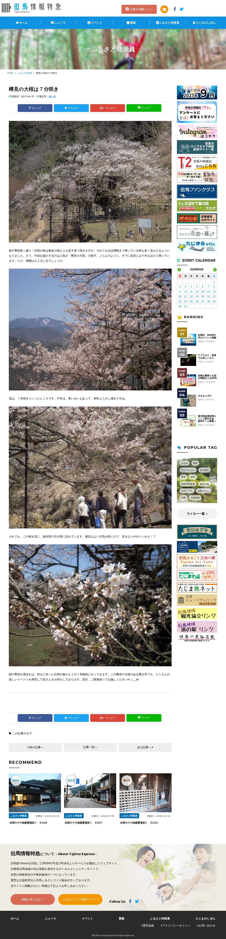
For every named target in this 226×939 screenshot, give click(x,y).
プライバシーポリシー (176, 925)
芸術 (183, 477)
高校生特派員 (188, 484)
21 (208, 296)
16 (180, 296)
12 (197, 291)
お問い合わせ (206, 925)
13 (202, 291)
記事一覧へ (90, 747)
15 (214, 291)
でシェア (36, 107)
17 (185, 296)
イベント (96, 22)
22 (214, 296)
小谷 (53, 96)
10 (185, 291)
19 (197, 296)
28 (208, 301)
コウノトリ (187, 491)
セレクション (188, 470)
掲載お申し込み (31, 899)
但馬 (183, 497)
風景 (195, 463)
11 (191, 291)
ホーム (23, 22)
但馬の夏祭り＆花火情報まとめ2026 (207, 376)
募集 (133, 22)
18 (191, 296)
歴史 (193, 477)
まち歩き (204, 470)
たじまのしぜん (206, 22)
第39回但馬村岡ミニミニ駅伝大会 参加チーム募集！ (207, 419)
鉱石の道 (204, 484)
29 (214, 301)
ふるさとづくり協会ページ (79, 899)
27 (202, 301)
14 (208, 291)
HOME (10, 73)
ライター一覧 (196, 513)
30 (180, 306)
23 (180, 301)
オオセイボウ (205, 396)
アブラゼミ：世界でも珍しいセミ (207, 356)
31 (185, 306)
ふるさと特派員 (169, 22)
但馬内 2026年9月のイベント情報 (207, 336)
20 (202, 296)
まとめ (184, 463)
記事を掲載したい (141, 9)
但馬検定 (195, 497)
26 (197, 301)
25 (191, 301)
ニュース (60, 22)
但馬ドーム (203, 491)
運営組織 (148, 925)
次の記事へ (144, 747)
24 (185, 301)
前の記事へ (36, 747)
